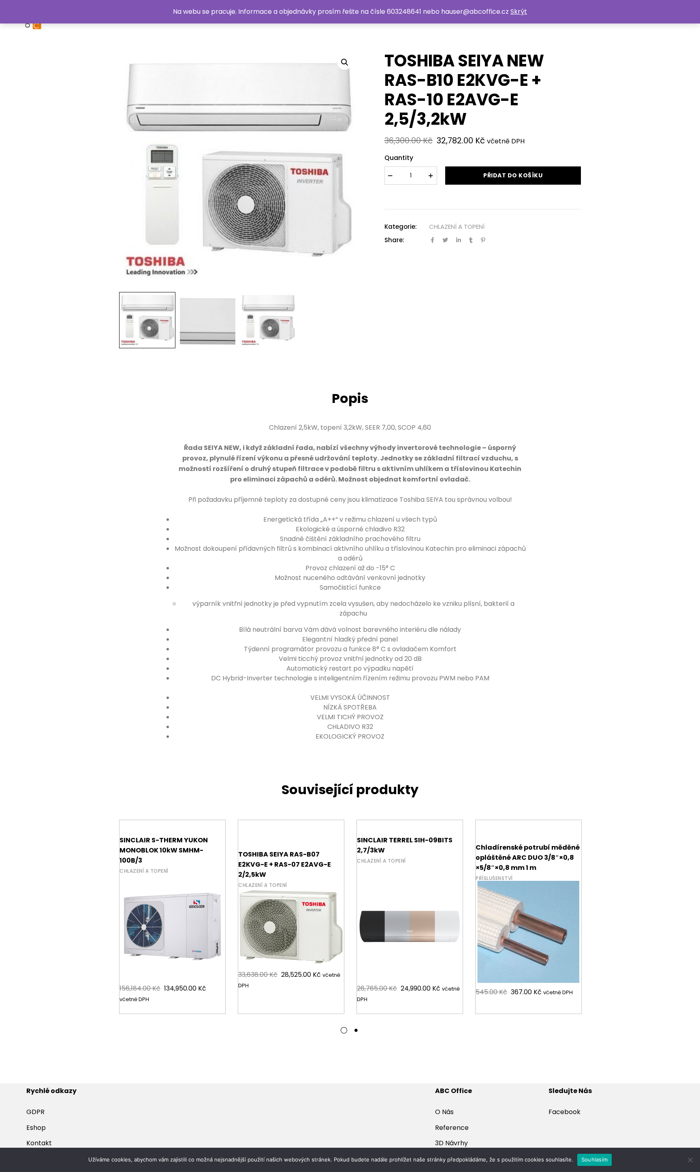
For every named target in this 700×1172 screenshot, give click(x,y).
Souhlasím (594, 1159)
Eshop (36, 1127)
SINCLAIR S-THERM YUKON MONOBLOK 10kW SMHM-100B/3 (164, 850)
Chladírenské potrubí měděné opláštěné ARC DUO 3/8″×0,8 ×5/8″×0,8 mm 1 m (528, 857)
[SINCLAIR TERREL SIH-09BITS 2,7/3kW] (410, 919)
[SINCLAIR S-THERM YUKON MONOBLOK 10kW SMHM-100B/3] (172, 919)
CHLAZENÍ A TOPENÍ (456, 226)
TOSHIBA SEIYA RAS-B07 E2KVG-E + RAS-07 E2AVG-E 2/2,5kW (284, 864)
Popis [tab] (350, 398)
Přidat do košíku (512, 175)
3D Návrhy (451, 1143)
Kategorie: (400, 226)
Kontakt (39, 1143)
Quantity (398, 157)
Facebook (564, 1112)
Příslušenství (494, 878)
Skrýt (518, 11)
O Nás (444, 1112)
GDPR (35, 1112)
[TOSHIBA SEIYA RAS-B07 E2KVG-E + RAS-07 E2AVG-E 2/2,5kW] (291, 919)
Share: (394, 240)
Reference (452, 1127)
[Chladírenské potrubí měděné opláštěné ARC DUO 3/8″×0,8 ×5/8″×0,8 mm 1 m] (528, 919)
